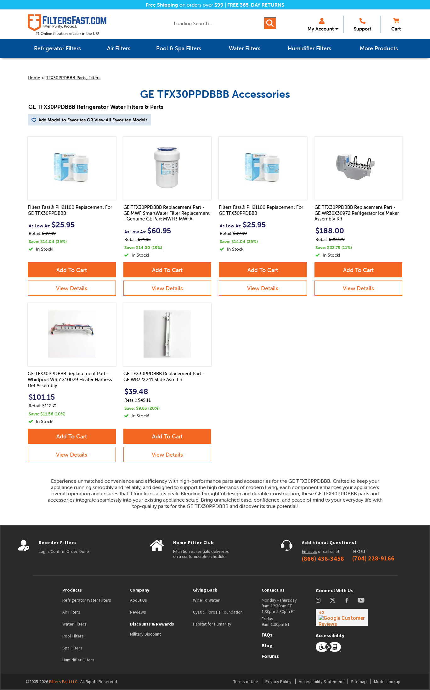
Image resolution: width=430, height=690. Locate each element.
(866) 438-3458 (323, 558)
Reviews (138, 612)
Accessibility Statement (321, 681)
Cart (396, 29)
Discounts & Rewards (152, 624)
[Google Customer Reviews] (342, 617)
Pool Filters (73, 636)
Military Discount (145, 634)
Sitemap (359, 681)
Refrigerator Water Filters (86, 600)
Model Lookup (387, 681)
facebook (346, 600)
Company (139, 590)
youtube (361, 600)
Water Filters (74, 624)
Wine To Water (206, 600)
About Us (138, 600)
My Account (321, 29)
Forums (270, 656)
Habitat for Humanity (212, 624)
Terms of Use (245, 681)
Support (362, 29)
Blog (267, 645)
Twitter (333, 600)
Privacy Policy (278, 681)
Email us (309, 551)
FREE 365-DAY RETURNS (255, 5)
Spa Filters (72, 648)
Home (34, 78)
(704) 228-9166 (373, 558)
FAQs (267, 635)
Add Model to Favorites (62, 120)
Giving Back (205, 590)
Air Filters (71, 612)
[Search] (270, 23)
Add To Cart (71, 270)
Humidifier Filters (78, 660)
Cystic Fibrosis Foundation (218, 612)
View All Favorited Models (120, 120)
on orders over (184, 5)
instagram (318, 600)
